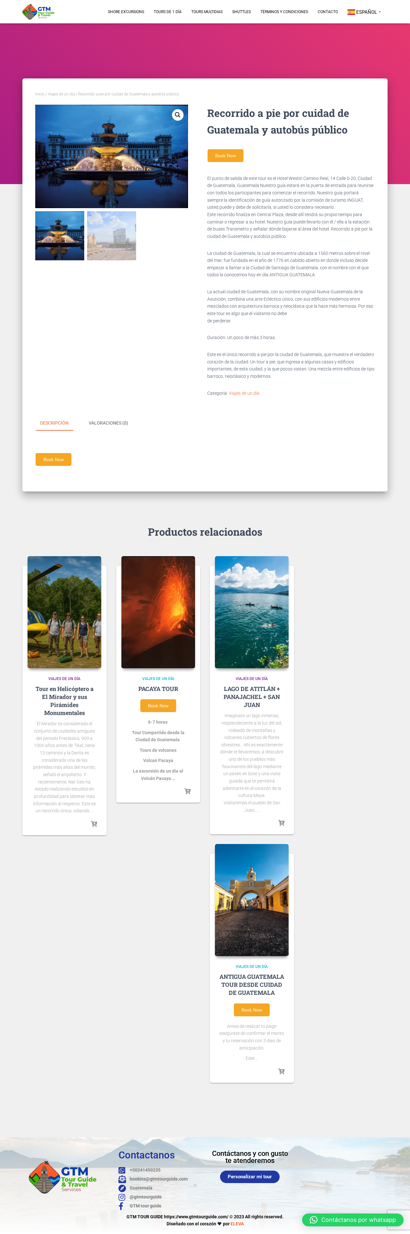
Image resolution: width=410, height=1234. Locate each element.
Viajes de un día (61, 94)
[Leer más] (94, 824)
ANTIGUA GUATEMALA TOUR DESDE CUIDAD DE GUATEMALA (251, 984)
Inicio (40, 94)
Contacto (328, 12)
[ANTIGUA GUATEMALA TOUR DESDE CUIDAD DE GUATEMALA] (252, 900)
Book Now (225, 155)
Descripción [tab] (54, 423)
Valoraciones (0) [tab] (108, 423)
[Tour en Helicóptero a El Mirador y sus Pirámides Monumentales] (64, 612)
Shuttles (241, 12)
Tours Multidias (207, 12)
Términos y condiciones (284, 12)
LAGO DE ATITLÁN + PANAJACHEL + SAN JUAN (252, 697)
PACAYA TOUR (158, 689)
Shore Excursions (126, 12)
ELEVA (237, 1223)
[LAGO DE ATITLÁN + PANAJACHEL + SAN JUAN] (252, 612)
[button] (178, 115)
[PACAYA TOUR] (158, 612)
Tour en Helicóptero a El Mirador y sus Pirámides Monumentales (65, 701)
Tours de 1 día (168, 12)
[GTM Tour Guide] (38, 12)
